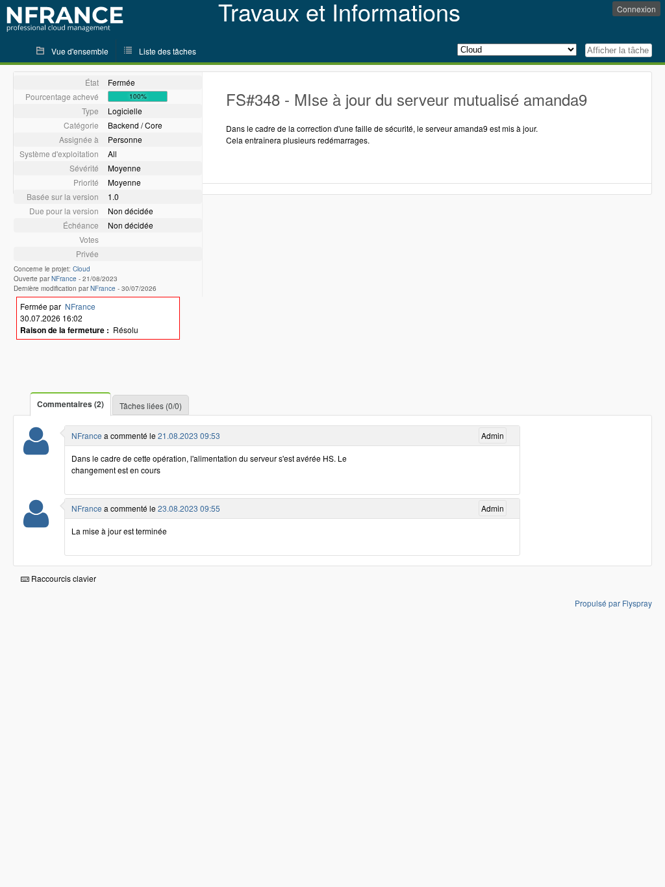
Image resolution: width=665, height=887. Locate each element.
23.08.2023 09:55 (189, 508)
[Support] (36, 449)
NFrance (64, 278)
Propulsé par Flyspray (613, 602)
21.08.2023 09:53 (189, 435)
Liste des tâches (167, 50)
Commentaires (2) (70, 404)
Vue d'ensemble (79, 50)
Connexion (636, 8)
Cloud (81, 268)
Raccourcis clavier (62, 578)
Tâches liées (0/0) (150, 405)
